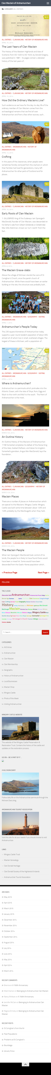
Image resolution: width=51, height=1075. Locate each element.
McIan (3, 612)
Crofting (6, 156)
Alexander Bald (6, 595)
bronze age (5, 598)
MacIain (14, 608)
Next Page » (43, 572)
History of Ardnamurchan (36, 40)
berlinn (47, 595)
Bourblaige (8, 1045)
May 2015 (8, 897)
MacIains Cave (24, 609)
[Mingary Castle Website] (20, 739)
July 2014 (7, 948)
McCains (35, 609)
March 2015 (8, 908)
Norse (8, 616)
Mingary (30, 612)
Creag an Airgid (44, 598)
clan (30, 598)
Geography (32, 317)
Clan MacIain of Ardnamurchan (16, 3)
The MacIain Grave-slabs (16, 270)
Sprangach (43, 616)
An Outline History (12, 436)
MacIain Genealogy (11, 860)
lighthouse (36, 605)
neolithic (4, 616)
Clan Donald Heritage (12, 866)
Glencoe (28, 602)
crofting (7, 602)
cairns (16, 598)
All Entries (6, 40)
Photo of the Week (11, 698)
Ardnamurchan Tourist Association (17, 877)
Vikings (35, 619)
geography (22, 602)
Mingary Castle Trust (12, 854)
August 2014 (9, 942)
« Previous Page (9, 572)
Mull (47, 612)
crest (3, 602)
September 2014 (10, 937)
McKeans (7, 612)
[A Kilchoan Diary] (20, 794)
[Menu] (48, 3)
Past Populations (10, 1034)
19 (47, 17)
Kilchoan (30, 605)
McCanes (40, 609)
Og (11, 616)
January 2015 (9, 914)
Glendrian (33, 602)
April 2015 (8, 903)
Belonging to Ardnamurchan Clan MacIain (32, 991)
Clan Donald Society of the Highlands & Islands (21, 871)
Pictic (21, 616)
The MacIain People (13, 550)
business (11, 598)
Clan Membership (11, 664)
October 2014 (9, 931)
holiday (16, 605)
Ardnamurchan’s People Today (19, 326)
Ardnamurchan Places (35, 595)
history (7, 605)
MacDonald (43, 605)
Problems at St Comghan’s (14, 1040)
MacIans (30, 609)
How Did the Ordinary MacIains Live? (23, 100)
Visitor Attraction (42, 619)
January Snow (9, 1051)
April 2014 (8, 965)
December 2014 (10, 920)
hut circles (21, 605)
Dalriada (13, 602)
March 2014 (8, 971)
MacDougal (5, 609)
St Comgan (9, 619)
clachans (25, 598)
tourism (30, 619)
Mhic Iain (19, 612)
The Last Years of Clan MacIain (19, 46)
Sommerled (35, 616)
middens (24, 612)
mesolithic (14, 612)
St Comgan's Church (20, 619)
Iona (25, 605)
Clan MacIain (18, 40)
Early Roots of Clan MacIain (17, 213)
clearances (36, 598)
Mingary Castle (39, 612)
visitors (4, 622)
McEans (45, 609)
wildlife (9, 622)
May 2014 (8, 959)
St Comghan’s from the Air (14, 1028)
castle (20, 598)
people (14, 616)
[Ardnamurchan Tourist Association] (20, 834)
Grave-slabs (39, 602)
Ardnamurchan (19, 147)
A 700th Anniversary (20, 985)
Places (24, 616)
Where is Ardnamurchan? (16, 383)
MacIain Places (10, 496)
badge (43, 595)
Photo (17, 616)
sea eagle (29, 616)
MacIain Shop (9, 687)
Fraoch (17, 602)
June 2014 (8, 954)
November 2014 (10, 925)
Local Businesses (10, 681)
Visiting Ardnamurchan (13, 704)
